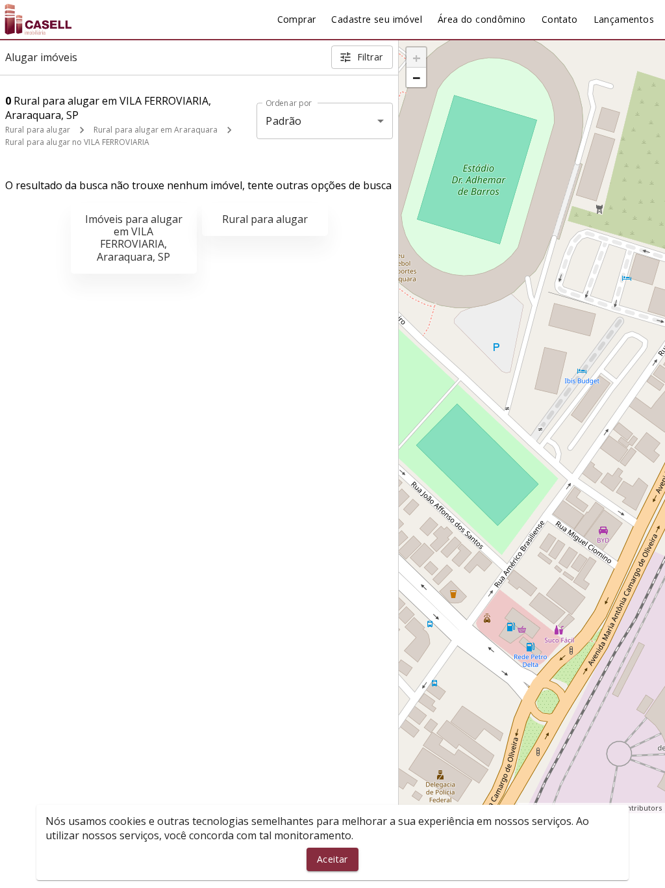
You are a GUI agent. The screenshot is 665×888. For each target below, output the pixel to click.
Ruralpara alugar (265, 219)
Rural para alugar (37, 129)
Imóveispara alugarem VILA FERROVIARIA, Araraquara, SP (133, 238)
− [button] (416, 77)
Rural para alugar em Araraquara (156, 129)
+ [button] (416, 57)
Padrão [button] (283, 121)
